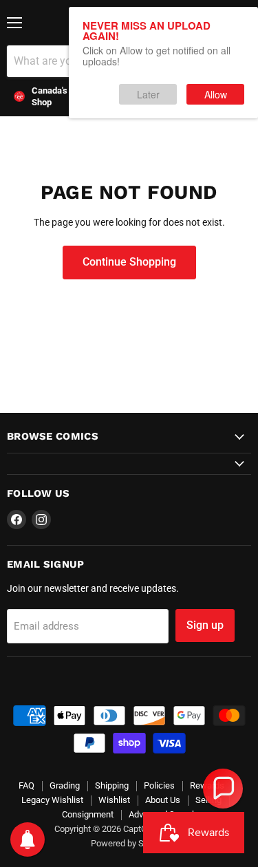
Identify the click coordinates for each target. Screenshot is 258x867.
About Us (162, 800)
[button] (223, 789)
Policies (159, 785)
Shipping (112, 785)
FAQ (26, 785)
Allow (215, 94)
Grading (65, 785)
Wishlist (114, 800)
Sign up (205, 625)
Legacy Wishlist (52, 800)
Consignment (88, 814)
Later (148, 94)
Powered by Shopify (129, 843)
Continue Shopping (129, 261)
